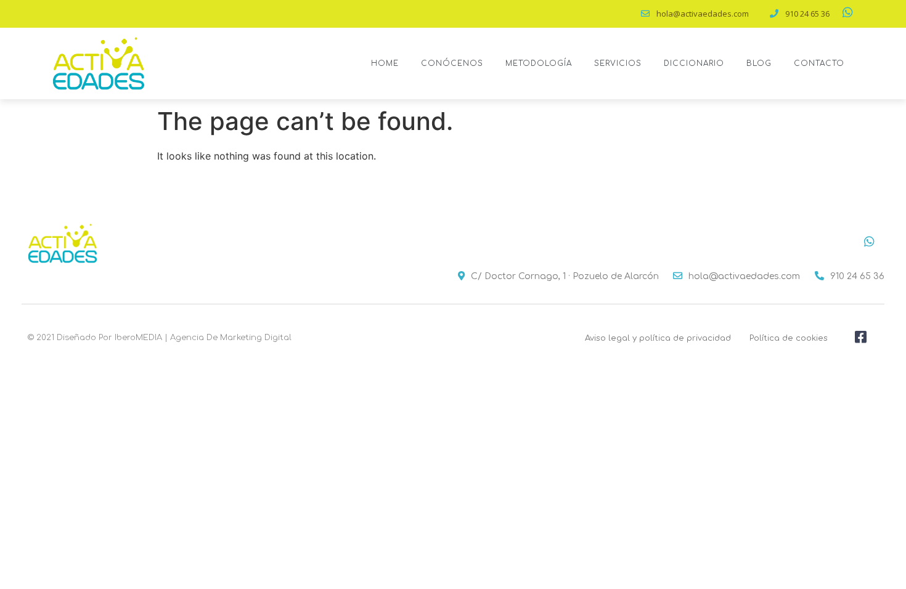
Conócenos (452, 63)
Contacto (819, 63)
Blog (759, 63)
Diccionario (694, 63)
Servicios (618, 63)
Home (385, 63)
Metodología (538, 63)
